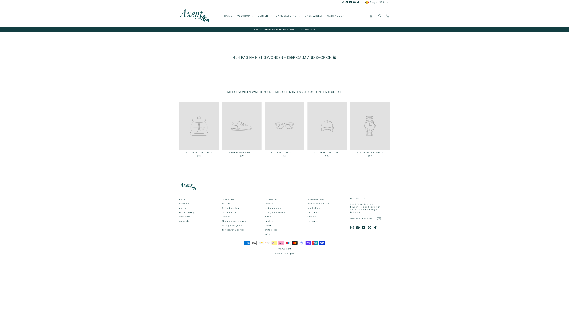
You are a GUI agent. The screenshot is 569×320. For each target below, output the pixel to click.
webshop (244, 15)
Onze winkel (228, 199)
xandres (311, 216)
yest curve (312, 221)
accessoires (271, 199)
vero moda (313, 212)
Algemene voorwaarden (234, 221)
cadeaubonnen (273, 208)
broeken (269, 203)
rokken (268, 225)
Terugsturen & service (233, 229)
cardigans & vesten (275, 212)
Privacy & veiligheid (232, 225)
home (228, 15)
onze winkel (314, 15)
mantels (269, 221)
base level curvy (315, 199)
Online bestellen (230, 208)
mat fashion (313, 208)
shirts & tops (271, 229)
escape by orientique (318, 203)
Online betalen (229, 212)
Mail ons (226, 203)
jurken (268, 216)
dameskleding (287, 15)
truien (268, 234)
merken (263, 15)
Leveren (226, 216)
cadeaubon (336, 15)
